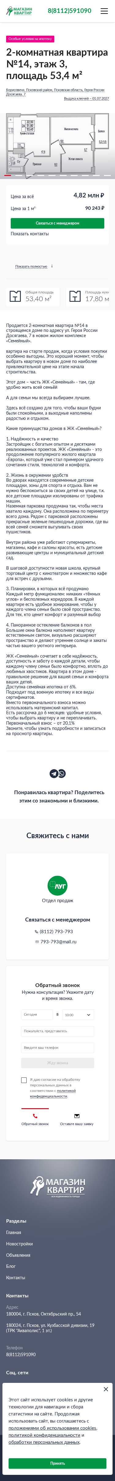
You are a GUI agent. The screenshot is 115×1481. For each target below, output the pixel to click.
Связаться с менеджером (57, 223)
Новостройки (19, 1244)
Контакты (15, 1278)
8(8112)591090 (21, 1355)
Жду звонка (57, 1063)
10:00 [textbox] (69, 1015)
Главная (13, 1233)
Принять (57, 1463)
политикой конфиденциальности (44, 1435)
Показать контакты (30, 234)
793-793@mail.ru (58, 942)
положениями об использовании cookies (52, 1428)
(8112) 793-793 (56, 932)
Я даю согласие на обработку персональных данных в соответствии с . (55, 1088)
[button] (7, 175)
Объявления (18, 1255)
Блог (11, 1266)
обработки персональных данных (44, 1442)
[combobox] (78, 1014)
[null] (53, 773)
